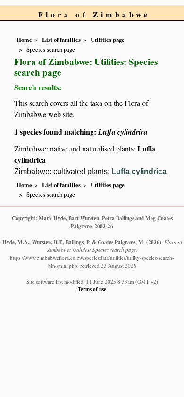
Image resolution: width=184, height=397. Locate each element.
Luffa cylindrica (139, 171)
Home (24, 39)
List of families (61, 39)
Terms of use (92, 289)
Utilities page (108, 39)
